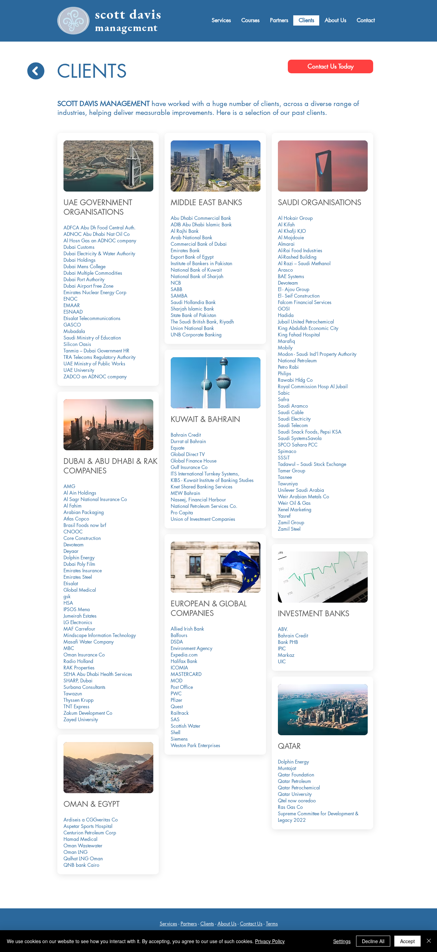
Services (168, 923)
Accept (407, 941)
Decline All (373, 941)
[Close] (429, 941)
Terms (272, 923)
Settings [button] (342, 941)
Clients (207, 923)
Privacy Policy (270, 941)
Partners (189, 923)
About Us (227, 923)
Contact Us (251, 923)
